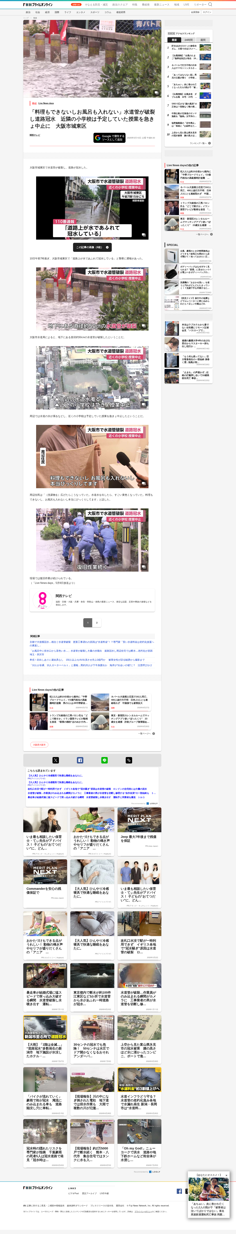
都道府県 (120, 12)
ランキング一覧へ (198, 143)
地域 (176, 4)
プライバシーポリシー (143, 1211)
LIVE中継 (104, 1193)
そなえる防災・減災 (96, 4)
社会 (37, 12)
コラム (108, 12)
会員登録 (195, 11)
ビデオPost (73, 1193)
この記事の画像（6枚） (89, 247)
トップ (26, 17)
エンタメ (80, 12)
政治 (28, 12)
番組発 (146, 4)
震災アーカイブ (89, 1193)
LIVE (186, 4)
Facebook (179, 1191)
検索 (210, 4)
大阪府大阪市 (39, 744)
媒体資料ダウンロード (77, 1205)
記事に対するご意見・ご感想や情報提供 (45, 1205)
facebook (80, 760)
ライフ (67, 12)
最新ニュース (162, 4)
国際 (57, 12)
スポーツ (94, 12)
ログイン (207, 11)
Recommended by (138, 803)
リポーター (200, 4)
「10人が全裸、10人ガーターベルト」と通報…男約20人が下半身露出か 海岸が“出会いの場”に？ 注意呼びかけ (91, 665)
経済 (47, 12)
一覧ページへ (144, 733)
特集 (134, 4)
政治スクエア (120, 4)
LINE (104, 760)
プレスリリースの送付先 (101, 1205)
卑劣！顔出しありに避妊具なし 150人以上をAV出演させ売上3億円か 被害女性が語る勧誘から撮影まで (87, 659)
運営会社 (120, 1205)
